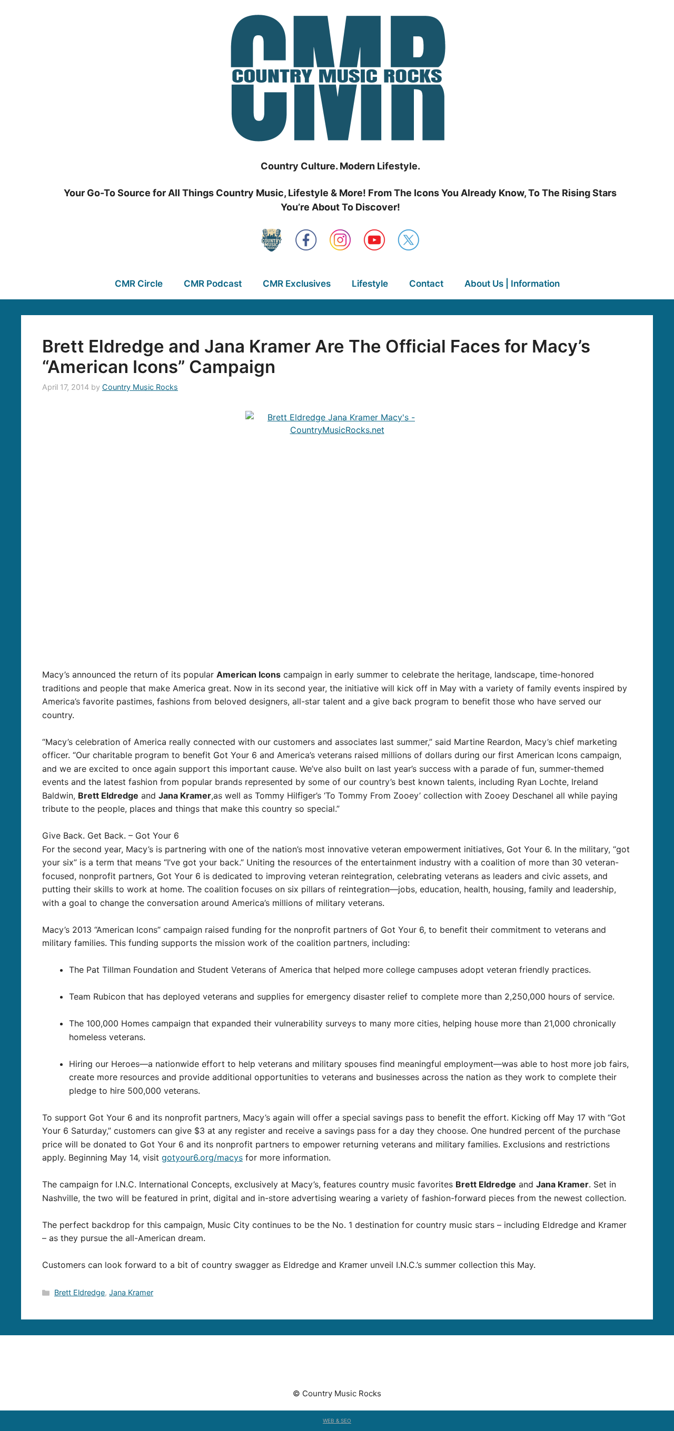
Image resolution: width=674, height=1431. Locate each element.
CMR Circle (139, 283)
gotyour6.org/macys (202, 1157)
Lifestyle (370, 283)
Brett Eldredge (79, 1292)
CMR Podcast (213, 283)
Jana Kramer (131, 1292)
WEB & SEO (337, 1420)
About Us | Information (512, 283)
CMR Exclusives (297, 283)
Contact (426, 283)
